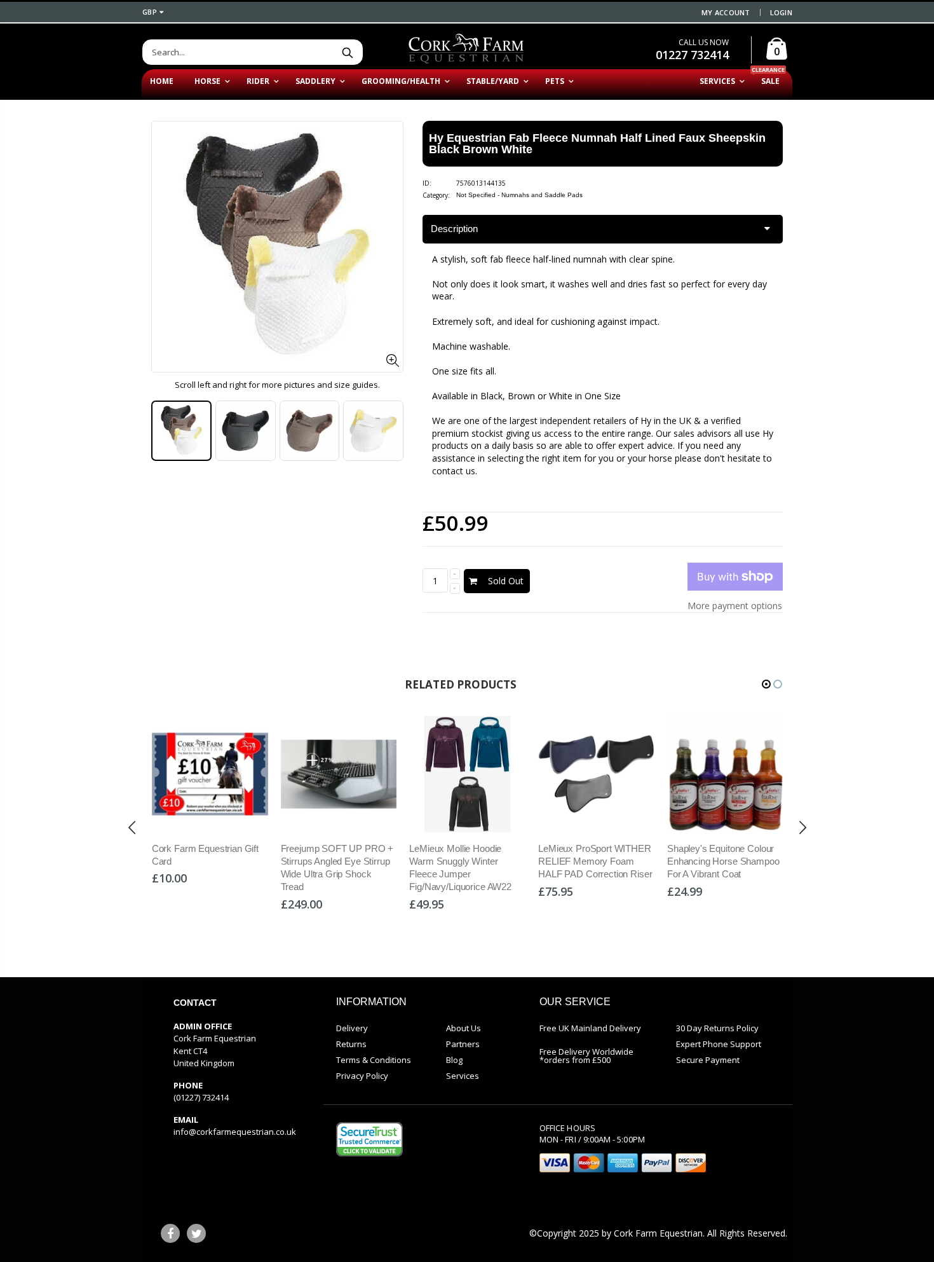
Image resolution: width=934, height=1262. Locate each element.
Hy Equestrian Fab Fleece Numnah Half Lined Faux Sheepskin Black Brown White (597, 144)
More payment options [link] (734, 606)
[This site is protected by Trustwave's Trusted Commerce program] (369, 1139)
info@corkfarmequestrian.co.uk (234, 1131)
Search (347, 52)
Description (454, 228)
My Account (725, 12)
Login (781, 12)
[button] (766, 684)
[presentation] (164, 431)
